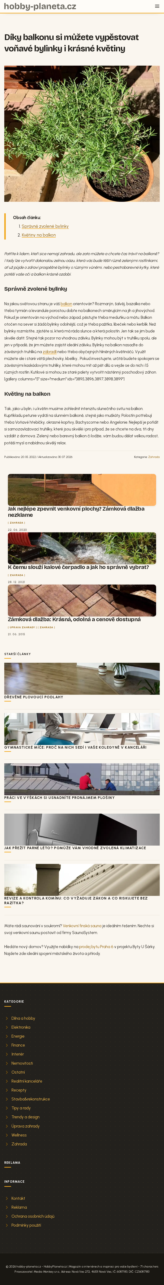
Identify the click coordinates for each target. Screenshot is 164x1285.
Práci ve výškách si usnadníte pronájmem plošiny (59, 798)
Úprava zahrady (22, 627)
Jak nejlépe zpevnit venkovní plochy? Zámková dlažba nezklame (76, 511)
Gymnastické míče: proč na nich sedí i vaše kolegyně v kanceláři (75, 747)
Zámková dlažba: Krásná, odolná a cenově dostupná (74, 619)
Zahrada (154, 457)
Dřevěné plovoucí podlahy (34, 697)
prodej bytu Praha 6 (96, 946)
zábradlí (50, 351)
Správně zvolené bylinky (45, 226)
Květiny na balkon (39, 235)
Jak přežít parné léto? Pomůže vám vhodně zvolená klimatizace (75, 848)
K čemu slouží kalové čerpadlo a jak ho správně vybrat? (78, 567)
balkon (66, 303)
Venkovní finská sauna (82, 925)
